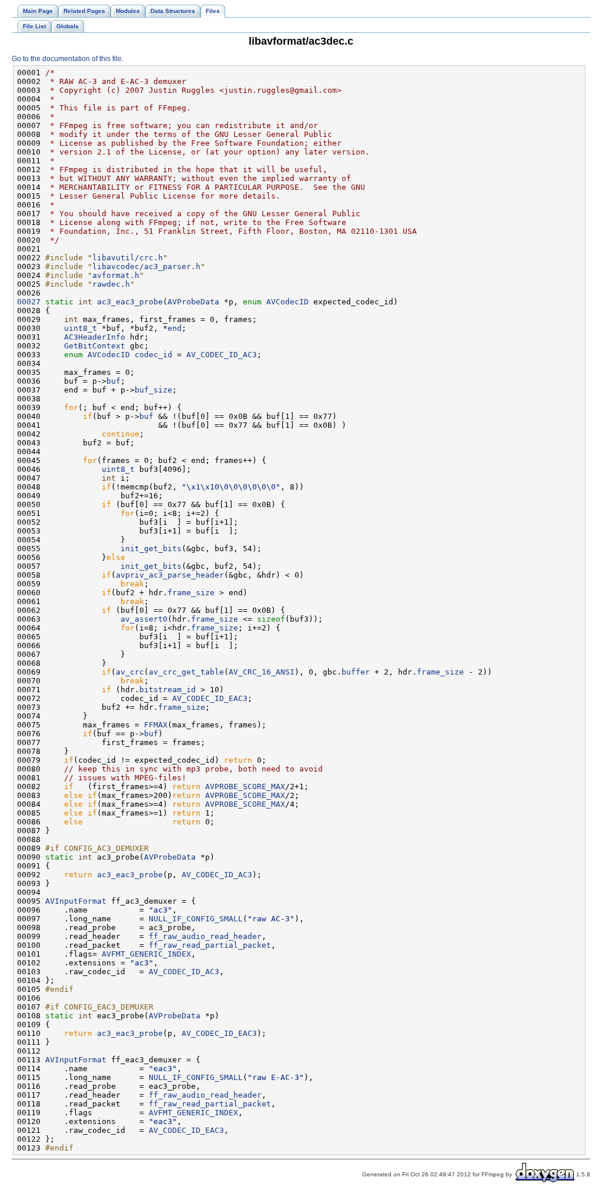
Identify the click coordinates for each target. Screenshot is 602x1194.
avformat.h (115, 275)
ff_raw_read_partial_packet (210, 945)
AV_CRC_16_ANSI (262, 672)
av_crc (130, 672)
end (175, 328)
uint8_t (80, 328)
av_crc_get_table (186, 672)
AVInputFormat (75, 901)
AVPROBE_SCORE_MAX (245, 786)
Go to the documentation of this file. (67, 59)
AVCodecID (287, 301)
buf (113, 381)
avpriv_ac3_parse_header (170, 575)
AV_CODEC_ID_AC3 (221, 354)
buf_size (153, 389)
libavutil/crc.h (127, 257)
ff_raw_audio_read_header (205, 936)
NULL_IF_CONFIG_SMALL (196, 918)
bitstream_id (167, 689)
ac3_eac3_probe (130, 301)
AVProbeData (193, 301)
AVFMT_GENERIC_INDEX (146, 954)
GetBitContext (94, 345)
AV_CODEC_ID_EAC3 (210, 698)
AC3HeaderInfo (94, 337)
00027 (29, 301)
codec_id (153, 354)
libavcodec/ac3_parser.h (146, 266)
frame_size (191, 592)
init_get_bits (151, 548)
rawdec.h (111, 284)
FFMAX (156, 724)
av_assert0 (144, 619)
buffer (356, 672)
